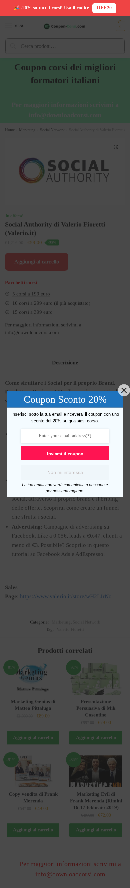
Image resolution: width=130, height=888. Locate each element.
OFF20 (104, 7)
